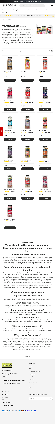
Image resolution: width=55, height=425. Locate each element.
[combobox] (32, 5)
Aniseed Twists (27, 101)
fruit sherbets (33, 281)
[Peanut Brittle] (10, 63)
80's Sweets (5, 397)
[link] (13, 234)
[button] (52, 5)
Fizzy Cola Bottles (26, 190)
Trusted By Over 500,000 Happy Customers (26, 16)
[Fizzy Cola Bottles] (27, 181)
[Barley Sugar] (45, 152)
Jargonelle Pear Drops (9, 190)
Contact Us (31, 384)
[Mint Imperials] (10, 122)
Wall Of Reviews (46, 10)
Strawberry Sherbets (9, 220)
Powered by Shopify (16, 419)
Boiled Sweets (5, 400)
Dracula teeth (13, 279)
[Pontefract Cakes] (10, 152)
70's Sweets (5, 394)
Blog (30, 387)
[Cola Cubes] (45, 63)
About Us (4, 12)
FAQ (30, 368)
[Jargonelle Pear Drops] (10, 181)
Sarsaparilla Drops (45, 190)
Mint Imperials (9, 131)
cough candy (46, 285)
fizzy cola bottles (7, 273)
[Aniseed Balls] (45, 93)
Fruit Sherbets (44, 131)
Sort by (12, 51)
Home (3, 19)
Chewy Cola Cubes (9, 101)
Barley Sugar (44, 160)
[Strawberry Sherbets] (10, 211)
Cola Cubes (45, 72)
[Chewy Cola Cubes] (10, 93)
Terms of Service (33, 382)
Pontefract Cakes (9, 160)
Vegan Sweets (8, 19)
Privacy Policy (32, 379)
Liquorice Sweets (6, 402)
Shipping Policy (32, 374)
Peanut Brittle (9, 72)
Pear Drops (27, 72)
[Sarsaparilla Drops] (45, 181)
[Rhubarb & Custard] (27, 122)
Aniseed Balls (45, 101)
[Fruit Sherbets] (45, 122)
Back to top (27, 356)
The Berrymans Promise (34, 371)
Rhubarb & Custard (27, 131)
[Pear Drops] (27, 63)
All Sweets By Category (8, 405)
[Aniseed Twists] (27, 93)
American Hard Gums (27, 160)
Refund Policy (32, 376)
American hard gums (15, 274)
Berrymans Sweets (8, 419)
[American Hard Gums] (27, 152)
